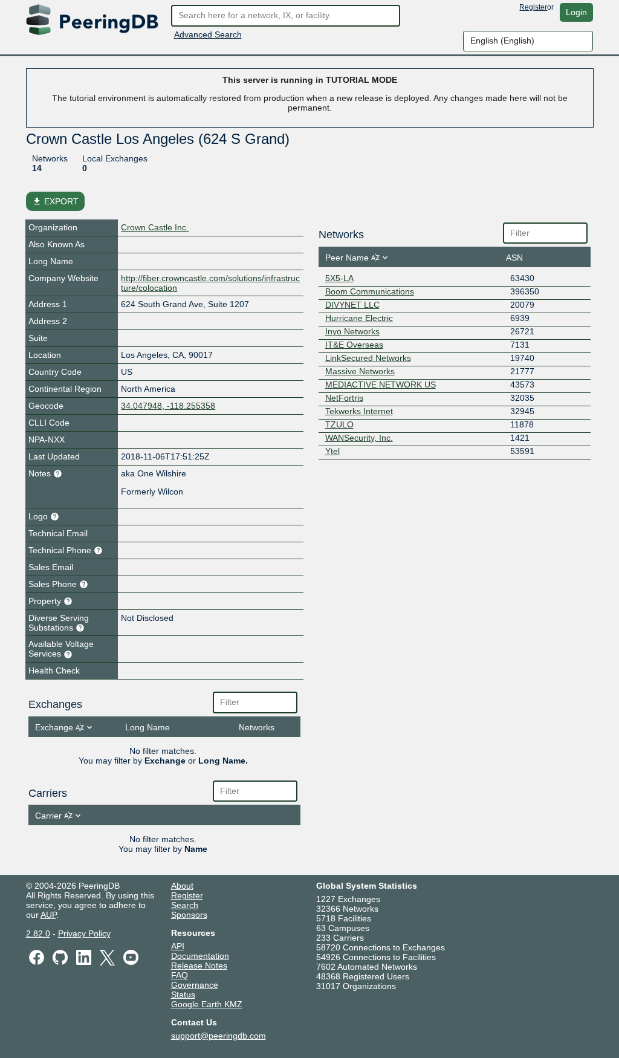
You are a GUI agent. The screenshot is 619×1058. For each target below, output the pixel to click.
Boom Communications (369, 291)
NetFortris (344, 398)
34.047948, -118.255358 (168, 406)
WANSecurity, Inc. (359, 438)
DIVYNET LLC (352, 305)
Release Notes (199, 965)
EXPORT (55, 201)
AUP (48, 915)
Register (533, 7)
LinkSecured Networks (368, 358)
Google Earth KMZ (206, 1004)
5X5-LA (339, 278)
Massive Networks (360, 371)
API (177, 946)
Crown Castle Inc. (155, 227)
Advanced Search (208, 34)
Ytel (332, 451)
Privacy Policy (84, 933)
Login (576, 12)
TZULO (339, 424)
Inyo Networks (352, 331)
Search (184, 905)
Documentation (200, 956)
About (182, 886)
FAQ (179, 975)
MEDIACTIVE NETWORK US (380, 384)
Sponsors (189, 915)
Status (183, 994)
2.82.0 (38, 933)
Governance (194, 985)
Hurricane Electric (359, 318)
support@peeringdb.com (218, 1035)
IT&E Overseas (354, 344)
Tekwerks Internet (359, 411)
